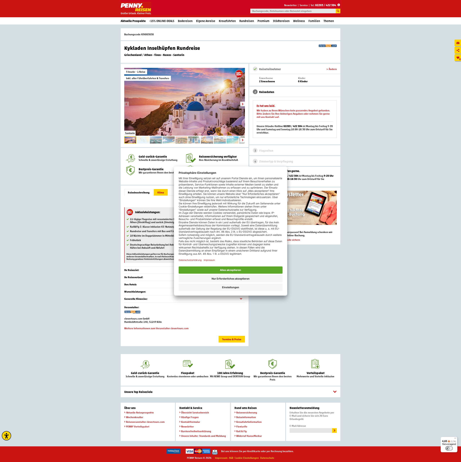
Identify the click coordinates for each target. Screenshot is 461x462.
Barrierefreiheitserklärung (196, 431)
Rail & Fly (241, 431)
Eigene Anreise (205, 21)
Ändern (333, 69)
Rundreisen (246, 21)
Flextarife (241, 426)
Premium (263, 21)
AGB (231, 457)
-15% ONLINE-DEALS (161, 21)
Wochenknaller (134, 417)
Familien (314, 21)
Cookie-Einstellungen (247, 457)
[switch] (449, 448)
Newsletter (290, 5)
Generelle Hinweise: (136, 298)
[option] (184, 102)
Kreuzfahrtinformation (249, 421)
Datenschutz (267, 457)
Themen (329, 21)
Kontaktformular (190, 421)
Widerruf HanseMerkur (249, 435)
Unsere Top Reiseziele (138, 392)
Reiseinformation (246, 417)
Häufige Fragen (190, 417)
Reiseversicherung (246, 412)
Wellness (299, 21)
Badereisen (185, 21)
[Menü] (455, 439)
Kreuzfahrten (227, 21)
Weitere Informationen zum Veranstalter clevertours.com (156, 328)
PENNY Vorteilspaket (137, 426)
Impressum (221, 457)
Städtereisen (281, 21)
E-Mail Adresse (298, 425)
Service (304, 5)
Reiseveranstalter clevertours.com (145, 421)
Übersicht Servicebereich (195, 412)
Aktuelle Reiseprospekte (140, 412)
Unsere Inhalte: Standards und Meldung (203, 435)
